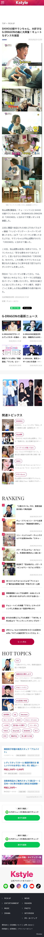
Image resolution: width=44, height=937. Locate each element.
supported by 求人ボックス (34, 797)
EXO (5, 736)
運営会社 (5, 925)
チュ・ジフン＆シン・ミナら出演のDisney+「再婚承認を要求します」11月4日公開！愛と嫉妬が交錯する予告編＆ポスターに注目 (29, 522)
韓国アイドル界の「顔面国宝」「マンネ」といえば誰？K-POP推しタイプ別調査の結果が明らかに (11, 360)
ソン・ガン (33, 725)
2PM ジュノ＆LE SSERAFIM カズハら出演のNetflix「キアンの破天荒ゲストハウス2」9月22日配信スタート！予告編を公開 (23, 632)
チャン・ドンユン (31, 720)
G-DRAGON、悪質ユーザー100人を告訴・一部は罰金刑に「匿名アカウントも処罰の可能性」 (32, 360)
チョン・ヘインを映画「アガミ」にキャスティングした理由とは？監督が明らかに (23, 607)
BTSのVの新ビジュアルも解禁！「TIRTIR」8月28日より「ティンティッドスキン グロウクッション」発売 (23, 619)
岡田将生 (14, 736)
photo (27, 908)
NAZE (19, 720)
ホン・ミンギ (8, 720)
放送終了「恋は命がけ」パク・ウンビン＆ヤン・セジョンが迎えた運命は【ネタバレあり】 (29, 566)
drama (7, 913)
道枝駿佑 (6, 714)
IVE (15, 714)
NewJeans (24, 714)
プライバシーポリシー (25, 929)
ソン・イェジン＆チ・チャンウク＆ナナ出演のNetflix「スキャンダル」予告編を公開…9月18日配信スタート (29, 537)
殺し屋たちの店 (27, 736)
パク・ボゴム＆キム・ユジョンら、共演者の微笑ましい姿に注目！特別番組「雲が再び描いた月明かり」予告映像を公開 (29, 551)
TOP (4, 23)
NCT (36, 731)
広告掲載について (16, 925)
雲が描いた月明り (19, 725)
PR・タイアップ (30, 918)
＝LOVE (6, 725)
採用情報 (13, 929)
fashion (28, 903)
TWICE (6, 731)
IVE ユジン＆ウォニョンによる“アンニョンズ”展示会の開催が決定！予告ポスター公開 (23, 582)
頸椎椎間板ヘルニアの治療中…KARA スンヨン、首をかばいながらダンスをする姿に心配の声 (23, 595)
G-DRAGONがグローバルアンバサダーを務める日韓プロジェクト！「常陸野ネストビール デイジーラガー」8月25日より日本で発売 (11, 336)
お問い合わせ (28, 925)
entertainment (11, 903)
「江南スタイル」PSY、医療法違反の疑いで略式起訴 (29, 507)
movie (27, 898)
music (6, 908)
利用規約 (5, 929)
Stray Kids (16, 731)
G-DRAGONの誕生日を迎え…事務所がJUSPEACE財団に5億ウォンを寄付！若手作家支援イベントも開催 (32, 336)
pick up (7, 898)
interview (29, 913)
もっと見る (22, 641)
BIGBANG (27, 731)
